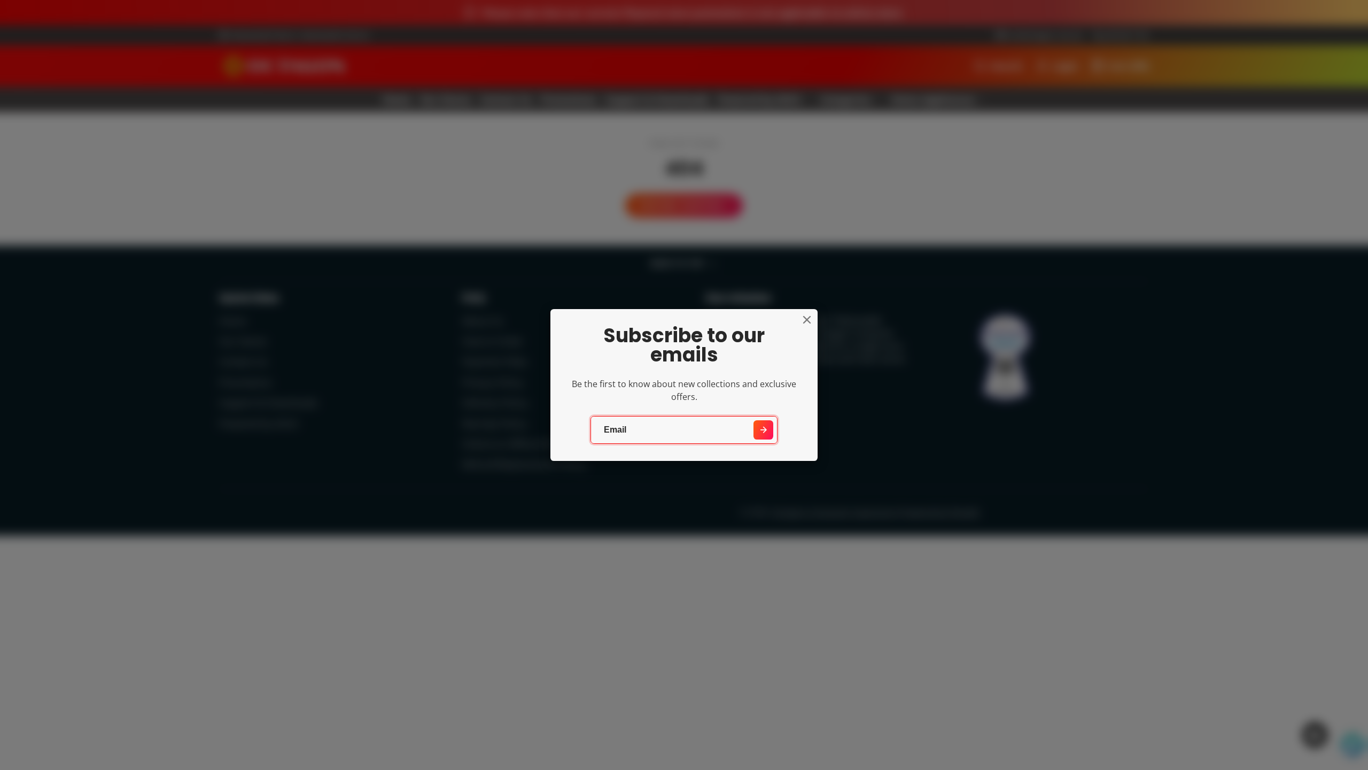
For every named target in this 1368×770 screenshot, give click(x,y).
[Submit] (763, 430)
